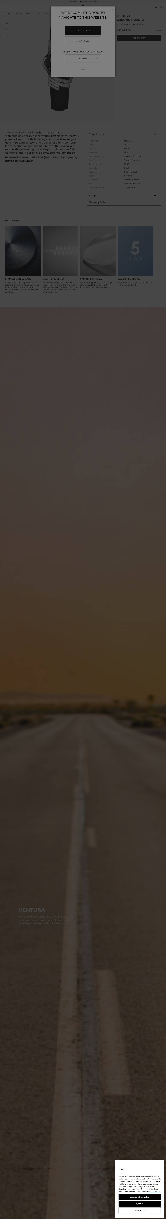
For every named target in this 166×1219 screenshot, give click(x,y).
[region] (139, 1189)
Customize (139, 1210)
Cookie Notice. (154, 1191)
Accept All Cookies (139, 1197)
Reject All (139, 1204)
